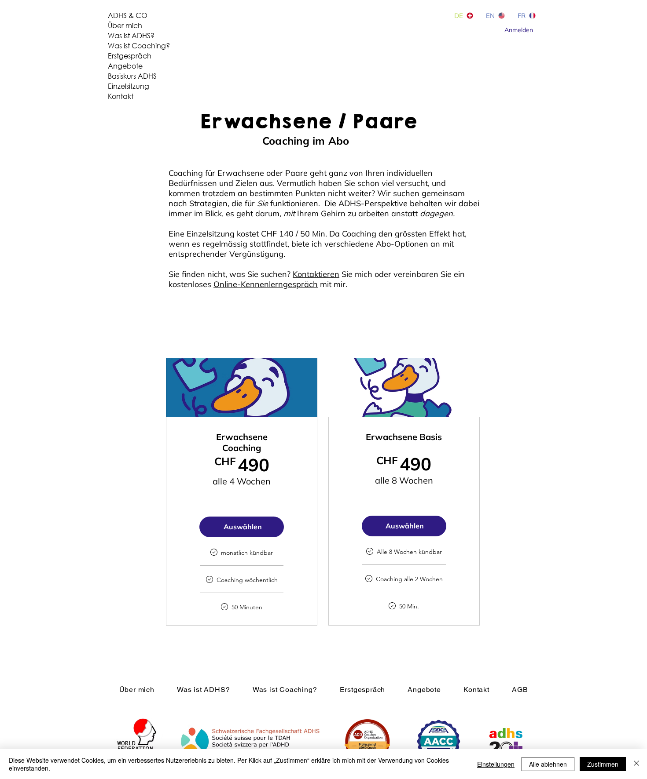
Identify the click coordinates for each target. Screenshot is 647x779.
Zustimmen (602, 764)
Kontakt (120, 96)
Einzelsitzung (128, 86)
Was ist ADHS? (131, 35)
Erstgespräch (129, 55)
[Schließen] (636, 764)
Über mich (125, 25)
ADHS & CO (127, 15)
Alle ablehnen (548, 764)
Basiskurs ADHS (132, 75)
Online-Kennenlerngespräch (265, 284)
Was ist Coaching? (139, 45)
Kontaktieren (316, 274)
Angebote (125, 65)
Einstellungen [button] (496, 764)
